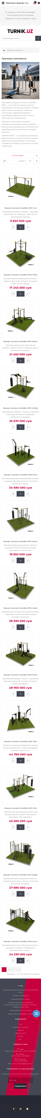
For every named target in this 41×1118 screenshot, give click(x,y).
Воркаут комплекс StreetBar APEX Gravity (21, 608)
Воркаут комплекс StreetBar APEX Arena (20, 475)
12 (30, 161)
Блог (20, 1039)
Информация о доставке (20, 1027)
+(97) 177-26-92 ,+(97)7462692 (25, 12)
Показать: (22, 161)
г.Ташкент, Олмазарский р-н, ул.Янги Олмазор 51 (20, 1051)
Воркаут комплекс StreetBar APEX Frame (20, 275)
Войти (34, 18)
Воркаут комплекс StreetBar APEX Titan (20, 741)
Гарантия (20, 1030)
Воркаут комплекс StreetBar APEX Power (20, 675)
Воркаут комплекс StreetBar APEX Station (20, 341)
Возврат (20, 1036)
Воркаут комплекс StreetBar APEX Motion (20, 541)
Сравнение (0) (10, 18)
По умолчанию (18, 155)
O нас (20, 1024)
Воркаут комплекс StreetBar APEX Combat (20, 408)
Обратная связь (20, 1033)
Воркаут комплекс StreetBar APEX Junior (20, 941)
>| (19, 970)
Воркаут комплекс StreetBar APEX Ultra (20, 808)
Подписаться (20, 1086)
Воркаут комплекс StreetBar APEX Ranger (20, 875)
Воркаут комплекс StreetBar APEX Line (20, 208)
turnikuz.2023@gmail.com (24, 1063)
